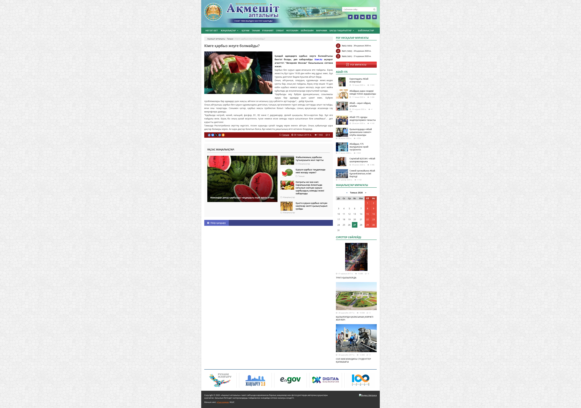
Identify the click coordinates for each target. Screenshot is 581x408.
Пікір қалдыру (218, 222)
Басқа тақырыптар (341, 30)
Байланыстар (366, 30)
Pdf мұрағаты (358, 64)
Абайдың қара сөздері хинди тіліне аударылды (363, 92)
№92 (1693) (347, 45)
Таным (256, 30)
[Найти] (374, 9)
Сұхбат (280, 30)
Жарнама (321, 30)
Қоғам (245, 30)
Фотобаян (292, 30)
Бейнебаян (307, 30)
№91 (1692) (347, 51)
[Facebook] (356, 17)
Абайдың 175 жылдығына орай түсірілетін (359, 146)
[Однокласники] (368, 17)
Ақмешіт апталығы (247, 13)
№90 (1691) (347, 56)
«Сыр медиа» (223, 402)
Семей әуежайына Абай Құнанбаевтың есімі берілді (362, 173)
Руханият (268, 30)
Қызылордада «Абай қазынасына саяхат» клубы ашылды (361, 132)
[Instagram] (374, 17)
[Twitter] (350, 17)
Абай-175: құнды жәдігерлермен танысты (363, 118)
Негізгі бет (211, 30)
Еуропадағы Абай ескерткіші (359, 80)
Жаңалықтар (228, 30)
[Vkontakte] (362, 17)
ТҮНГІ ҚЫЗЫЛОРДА (346, 277)
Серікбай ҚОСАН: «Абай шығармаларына (362, 160)
